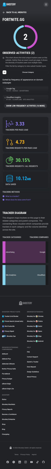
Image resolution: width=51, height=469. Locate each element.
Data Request (31, 367)
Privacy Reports (7, 409)
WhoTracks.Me (9, 326)
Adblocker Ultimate (8, 364)
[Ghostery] (9, 4)
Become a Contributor (9, 414)
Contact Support (32, 357)
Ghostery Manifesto (8, 404)
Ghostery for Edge (34, 336)
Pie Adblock (6, 374)
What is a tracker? (12, 196)
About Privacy (31, 377)
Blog (3, 429)
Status (4, 399)
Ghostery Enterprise (8, 419)
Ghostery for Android (35, 341)
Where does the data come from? (18, 200)
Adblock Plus (6, 359)
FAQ (28, 352)
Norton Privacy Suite (9, 369)
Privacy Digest (9, 331)
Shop (3, 424)
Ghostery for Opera (34, 331)
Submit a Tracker (32, 362)
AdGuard (5, 354)
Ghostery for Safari (34, 326)
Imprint (34, 454)
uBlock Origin (6, 384)
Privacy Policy (25, 454)
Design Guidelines (33, 372)
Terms (16, 454)
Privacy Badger (7, 379)
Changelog (5, 434)
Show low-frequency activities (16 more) (25, 106)
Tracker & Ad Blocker (11, 316)
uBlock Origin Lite (8, 389)
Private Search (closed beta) (13, 321)
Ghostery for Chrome (35, 316)
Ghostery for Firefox (35, 321)
